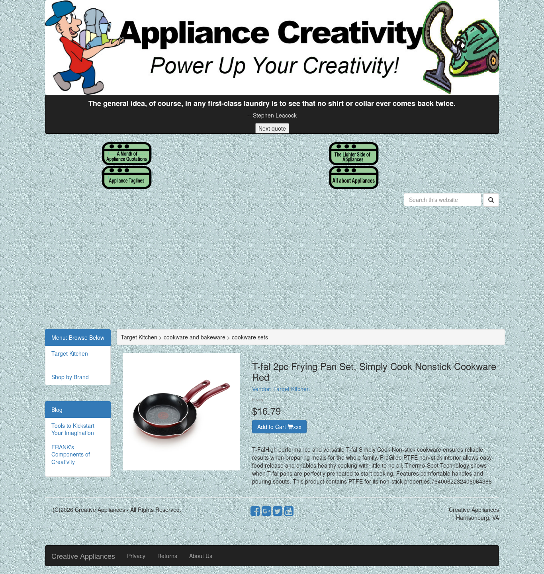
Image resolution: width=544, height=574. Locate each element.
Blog (57, 409)
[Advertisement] (272, 269)
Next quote (272, 128)
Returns (167, 556)
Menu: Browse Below (77, 337)
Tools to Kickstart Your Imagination (72, 429)
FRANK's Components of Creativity (70, 454)
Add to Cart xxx (279, 427)
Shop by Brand (70, 377)
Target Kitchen (69, 353)
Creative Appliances (83, 555)
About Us (200, 556)
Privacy (136, 556)
